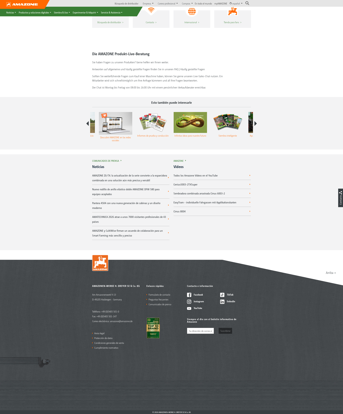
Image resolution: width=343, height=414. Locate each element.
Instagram (198, 301)
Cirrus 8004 (180, 211)
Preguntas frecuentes (158, 299)
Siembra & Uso (61, 12)
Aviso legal (99, 333)
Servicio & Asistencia (110, 12)
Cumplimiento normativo (106, 347)
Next (255, 123)
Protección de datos (103, 338)
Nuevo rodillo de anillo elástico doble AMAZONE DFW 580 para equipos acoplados (125, 191)
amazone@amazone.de (121, 321)
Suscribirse (225, 330)
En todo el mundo (203, 3)
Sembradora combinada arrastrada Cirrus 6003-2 (199, 193)
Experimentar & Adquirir (84, 12)
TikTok (229, 294)
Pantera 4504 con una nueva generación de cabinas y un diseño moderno (126, 205)
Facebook (198, 294)
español (236, 3)
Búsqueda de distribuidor (126, 3)
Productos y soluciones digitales (34, 12)
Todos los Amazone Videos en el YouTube (196, 175)
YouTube (197, 308)
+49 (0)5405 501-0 (110, 311)
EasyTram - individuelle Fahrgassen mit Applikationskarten (205, 202)
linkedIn (230, 301)
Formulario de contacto (159, 294)
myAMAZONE (220, 3)
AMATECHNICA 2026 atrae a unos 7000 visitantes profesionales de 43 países (129, 219)
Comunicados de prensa (105, 160)
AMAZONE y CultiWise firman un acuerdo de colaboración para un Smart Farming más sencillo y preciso (127, 233)
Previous (87, 123)
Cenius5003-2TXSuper (185, 184)
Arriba (329, 272)
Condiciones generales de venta (109, 343)
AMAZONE (179, 160)
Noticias (10, 12)
